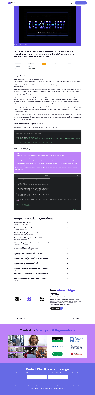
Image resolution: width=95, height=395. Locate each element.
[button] (41, 223)
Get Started (55, 308)
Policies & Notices (17, 385)
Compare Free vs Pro (58, 377)
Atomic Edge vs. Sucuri (35, 388)
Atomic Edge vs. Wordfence (75, 385)
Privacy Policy (65, 385)
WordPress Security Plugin (59, 388)
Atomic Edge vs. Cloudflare (46, 388)
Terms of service (57, 385)
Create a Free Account (37, 377)
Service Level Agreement (36, 385)
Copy (79, 130)
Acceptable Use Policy (47, 385)
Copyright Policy (26, 385)
